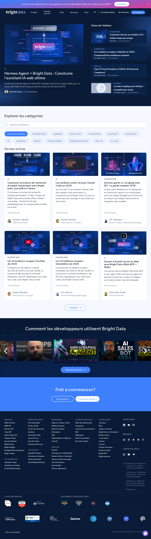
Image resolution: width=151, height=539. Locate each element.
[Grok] (143, 439)
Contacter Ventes (108, 12)
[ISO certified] (109, 518)
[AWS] (7, 503)
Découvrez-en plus (74, 370)
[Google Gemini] (133, 439)
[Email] (128, 454)
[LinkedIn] (124, 425)
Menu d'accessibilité (12, 532)
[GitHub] (133, 425)
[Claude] (138, 439)
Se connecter (124, 12)
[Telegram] (133, 454)
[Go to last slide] (7, 351)
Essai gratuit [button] (138, 12)
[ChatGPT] (124, 439)
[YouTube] (128, 425)
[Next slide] (143, 351)
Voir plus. (73, 308)
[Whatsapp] (124, 454)
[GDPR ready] (126, 518)
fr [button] (95, 12)
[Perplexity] (128, 439)
